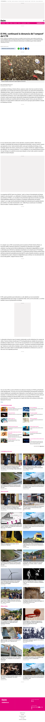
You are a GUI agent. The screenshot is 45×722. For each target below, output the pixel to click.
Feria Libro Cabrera (33, 1)
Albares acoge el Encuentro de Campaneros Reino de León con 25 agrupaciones (11, 640)
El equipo (22, 714)
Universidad (24, 23)
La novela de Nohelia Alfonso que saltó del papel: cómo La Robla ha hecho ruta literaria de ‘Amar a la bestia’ (11, 601)
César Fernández (3, 603)
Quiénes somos (22, 712)
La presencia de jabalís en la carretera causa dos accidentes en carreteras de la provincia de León (11, 486)
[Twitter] (26, 49)
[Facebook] (21, 49)
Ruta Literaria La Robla (21, 1)
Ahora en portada (4, 491)
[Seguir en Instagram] (37, 707)
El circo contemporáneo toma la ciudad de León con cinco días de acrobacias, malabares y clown (33, 582)
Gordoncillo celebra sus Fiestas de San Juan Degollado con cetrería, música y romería (33, 563)
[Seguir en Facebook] (34, 707)
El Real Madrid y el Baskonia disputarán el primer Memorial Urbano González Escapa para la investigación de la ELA (32, 622)
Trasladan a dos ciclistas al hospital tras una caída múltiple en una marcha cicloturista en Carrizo (33, 545)
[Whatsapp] (19, 49)
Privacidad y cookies (22, 716)
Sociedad (15, 23)
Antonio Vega (3, 528)
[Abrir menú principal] (43, 20)
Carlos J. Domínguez (26, 603)
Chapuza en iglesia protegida (39, 1)
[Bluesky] (23, 49)
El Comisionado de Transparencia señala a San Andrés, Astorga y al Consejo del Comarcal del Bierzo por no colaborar (11, 526)
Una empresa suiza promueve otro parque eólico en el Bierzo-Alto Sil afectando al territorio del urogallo (10, 582)
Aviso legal (22, 717)
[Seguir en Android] (31, 701)
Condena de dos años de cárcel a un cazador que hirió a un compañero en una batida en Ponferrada (11, 658)
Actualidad (3, 23)
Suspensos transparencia (15, 1)
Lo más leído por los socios (6, 451)
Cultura (11, 23)
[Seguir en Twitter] (33, 707)
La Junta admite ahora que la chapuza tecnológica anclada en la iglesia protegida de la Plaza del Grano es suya (33, 601)
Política (7, 23)
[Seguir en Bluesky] (31, 707)
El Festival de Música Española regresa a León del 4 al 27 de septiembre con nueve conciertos (11, 677)
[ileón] (8, 700)
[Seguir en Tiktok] (40, 707)
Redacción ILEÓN (4, 470)
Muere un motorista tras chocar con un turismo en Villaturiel (10, 544)
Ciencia (19, 23)
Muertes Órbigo (9, 1)
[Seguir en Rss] (31, 708)
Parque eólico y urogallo (27, 1)
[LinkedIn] (28, 49)
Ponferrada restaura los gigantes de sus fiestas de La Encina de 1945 (33, 640)
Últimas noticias (4, 606)
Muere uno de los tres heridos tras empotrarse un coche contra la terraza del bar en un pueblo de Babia (33, 507)
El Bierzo (28, 23)
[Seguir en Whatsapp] (42, 707)
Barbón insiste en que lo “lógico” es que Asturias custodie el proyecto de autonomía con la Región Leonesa (33, 467)
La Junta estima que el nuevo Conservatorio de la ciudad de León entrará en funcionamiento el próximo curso (33, 486)
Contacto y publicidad (22, 719)
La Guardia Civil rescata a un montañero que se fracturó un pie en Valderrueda (33, 658)
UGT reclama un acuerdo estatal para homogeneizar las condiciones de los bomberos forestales (9, 622)
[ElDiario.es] (40, 23)
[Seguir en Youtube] (39, 707)
